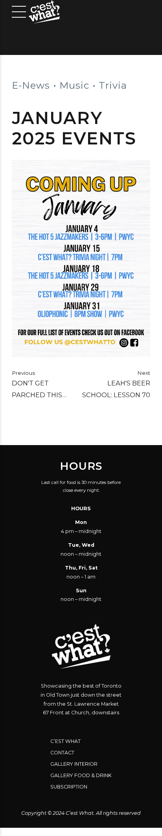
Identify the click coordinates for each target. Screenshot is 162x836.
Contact (62, 753)
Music (74, 85)
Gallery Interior (74, 764)
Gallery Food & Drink (81, 775)
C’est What (65, 741)
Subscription (68, 787)
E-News (31, 85)
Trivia (113, 85)
